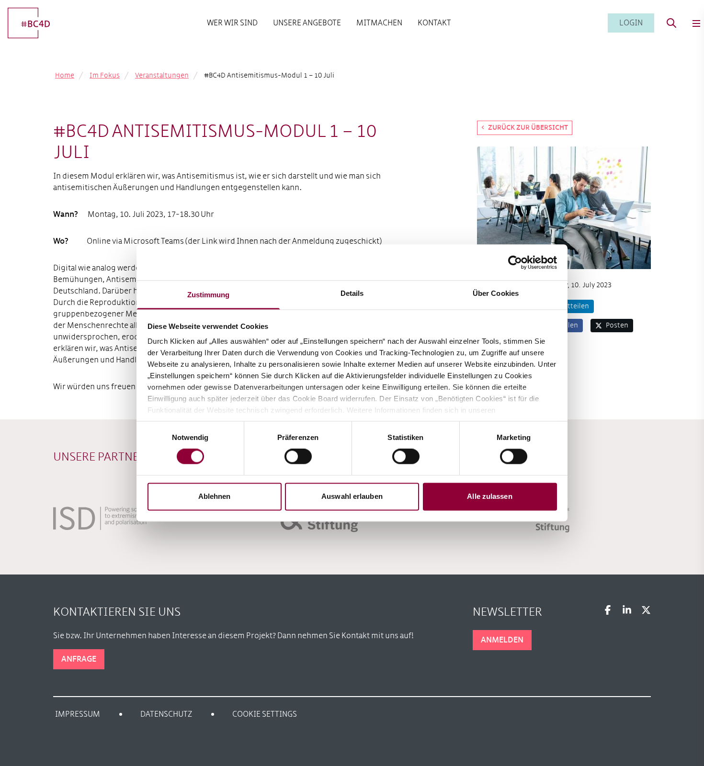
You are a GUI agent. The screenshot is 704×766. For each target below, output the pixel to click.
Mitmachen (379, 22)
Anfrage (78, 659)
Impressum (77, 714)
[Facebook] (608, 610)
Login (631, 22)
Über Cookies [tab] (496, 293)
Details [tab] (352, 293)
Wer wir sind (232, 22)
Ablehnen (214, 496)
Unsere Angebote (307, 22)
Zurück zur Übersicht (528, 128)
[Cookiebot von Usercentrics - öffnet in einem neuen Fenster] (515, 262)
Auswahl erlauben (352, 496)
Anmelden (502, 640)
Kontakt (434, 22)
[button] (569, 306)
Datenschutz (166, 714)
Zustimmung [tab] (208, 295)
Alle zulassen (489, 496)
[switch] (298, 456)
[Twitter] (646, 610)
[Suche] (671, 23)
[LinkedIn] (627, 610)
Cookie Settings (264, 714)
